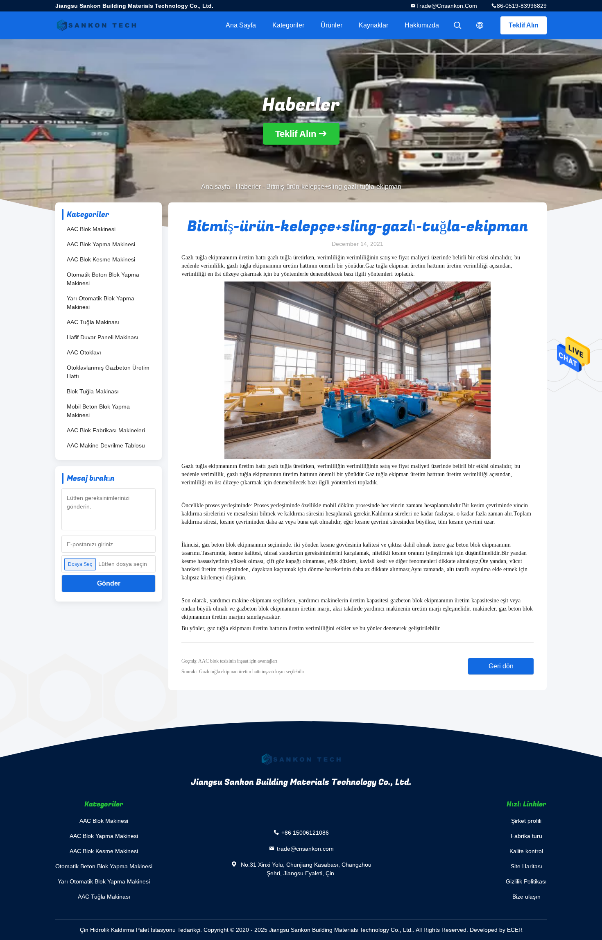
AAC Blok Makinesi (91, 229)
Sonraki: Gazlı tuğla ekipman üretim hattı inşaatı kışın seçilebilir (242, 671)
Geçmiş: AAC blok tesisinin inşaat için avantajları (229, 661)
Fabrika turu (526, 836)
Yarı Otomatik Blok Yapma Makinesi (100, 302)
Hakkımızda (422, 25)
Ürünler (331, 25)
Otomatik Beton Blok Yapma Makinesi (103, 278)
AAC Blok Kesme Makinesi (101, 259)
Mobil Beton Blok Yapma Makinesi (98, 410)
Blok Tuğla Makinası (93, 391)
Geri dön (501, 666)
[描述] (480, 25)
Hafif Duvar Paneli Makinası (102, 337)
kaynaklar (373, 25)
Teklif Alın (524, 25)
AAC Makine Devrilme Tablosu (106, 445)
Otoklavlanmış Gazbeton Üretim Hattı (108, 371)
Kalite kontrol (526, 851)
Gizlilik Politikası (526, 881)
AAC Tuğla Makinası (93, 322)
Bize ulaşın (526, 896)
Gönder (108, 583)
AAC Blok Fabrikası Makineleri (106, 430)
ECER (515, 929)
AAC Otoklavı (84, 352)
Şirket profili (526, 820)
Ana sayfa (241, 25)
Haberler (248, 186)
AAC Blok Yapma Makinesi (101, 244)
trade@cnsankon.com (446, 5)
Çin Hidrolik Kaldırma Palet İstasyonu (128, 929)
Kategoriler (288, 25)
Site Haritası (526, 866)
